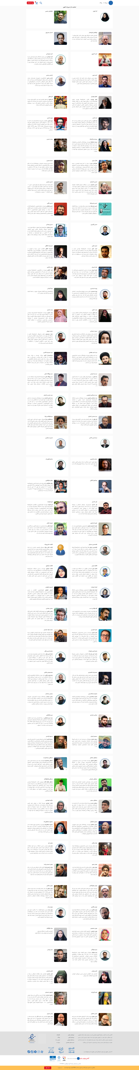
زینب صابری (50, 310)
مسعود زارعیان (94, 736)
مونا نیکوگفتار (50, 928)
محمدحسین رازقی (48, 651)
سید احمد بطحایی (93, 352)
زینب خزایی (94, 310)
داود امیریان (94, 267)
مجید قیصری (94, 630)
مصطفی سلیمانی (93, 779)
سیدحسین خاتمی (93, 438)
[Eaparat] (42, 1052)
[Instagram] (38, 1052)
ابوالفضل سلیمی (49, 11)
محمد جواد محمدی (48, 630)
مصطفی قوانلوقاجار (48, 779)
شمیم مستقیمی (49, 438)
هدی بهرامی (94, 971)
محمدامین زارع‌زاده (93, 651)
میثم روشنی (50, 950)
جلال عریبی (94, 160)
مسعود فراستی (49, 736)
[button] (30, 3)
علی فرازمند (50, 502)
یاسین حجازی (94, 1013)
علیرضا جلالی (50, 523)
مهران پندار (50, 907)
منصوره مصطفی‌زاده (48, 822)
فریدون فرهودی (49, 587)
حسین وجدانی (49, 224)
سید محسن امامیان (48, 395)
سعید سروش (50, 331)
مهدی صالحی (50, 886)
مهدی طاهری (94, 907)
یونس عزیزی (50, 1013)
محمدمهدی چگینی (48, 672)
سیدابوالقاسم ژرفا (49, 416)
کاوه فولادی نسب (93, 608)
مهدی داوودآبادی (93, 886)
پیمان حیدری (50, 139)
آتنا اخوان (95, 11)
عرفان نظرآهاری (49, 480)
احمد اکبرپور (94, 54)
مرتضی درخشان (49, 694)
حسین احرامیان (93, 182)
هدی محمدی (50, 971)
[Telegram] (35, 1052)
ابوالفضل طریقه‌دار (93, 32)
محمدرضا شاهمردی (92, 672)
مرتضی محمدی (93, 715)
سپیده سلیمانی (93, 331)
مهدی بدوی (94, 864)
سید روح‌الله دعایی (48, 374)
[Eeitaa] (32, 1052)
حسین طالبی (50, 203)
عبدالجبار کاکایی (93, 480)
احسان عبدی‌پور (49, 32)
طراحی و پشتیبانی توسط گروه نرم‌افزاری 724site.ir (70, 1064)
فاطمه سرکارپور (49, 566)
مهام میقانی (94, 843)
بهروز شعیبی (50, 118)
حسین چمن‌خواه (93, 203)
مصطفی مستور (93, 800)
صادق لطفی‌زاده (49, 459)
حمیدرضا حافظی (49, 246)
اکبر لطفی (50, 96)
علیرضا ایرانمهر (93, 523)
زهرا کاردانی (50, 288)
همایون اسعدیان (49, 992)
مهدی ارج (50, 843)
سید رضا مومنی (93, 374)
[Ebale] (29, 1052)
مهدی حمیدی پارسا (48, 864)
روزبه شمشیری (93, 288)
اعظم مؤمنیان (94, 96)
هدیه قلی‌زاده (94, 992)
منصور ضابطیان (93, 822)
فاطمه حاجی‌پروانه (49, 544)
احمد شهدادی (49, 54)
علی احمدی (94, 502)
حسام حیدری (50, 160)
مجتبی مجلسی (49, 608)
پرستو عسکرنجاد (93, 139)
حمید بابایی (94, 246)
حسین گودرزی (94, 224)
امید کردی (95, 118)
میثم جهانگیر (94, 950)
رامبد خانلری (50, 267)
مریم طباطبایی (49, 715)
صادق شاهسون (93, 459)
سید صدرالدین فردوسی (92, 395)
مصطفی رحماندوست (48, 758)
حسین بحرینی (49, 182)
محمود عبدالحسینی (92, 694)
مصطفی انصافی (93, 758)
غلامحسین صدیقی (93, 544)
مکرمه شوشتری (49, 800)
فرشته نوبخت (94, 587)
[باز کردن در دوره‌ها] (103, 3)
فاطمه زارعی (94, 566)
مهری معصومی (93, 928)
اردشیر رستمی (49, 75)
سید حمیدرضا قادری (48, 352)
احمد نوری (94, 75)
